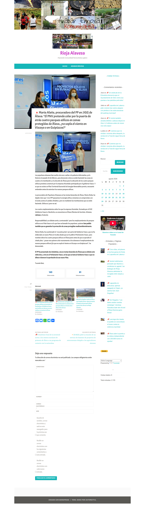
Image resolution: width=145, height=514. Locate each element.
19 (109, 197)
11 (106, 194)
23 (123, 197)
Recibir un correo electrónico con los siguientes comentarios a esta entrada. (42, 447)
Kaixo (65, 66)
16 (123, 194)
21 (116, 197)
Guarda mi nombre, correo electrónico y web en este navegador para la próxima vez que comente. (42, 426)
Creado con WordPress (59, 500)
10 (102, 194)
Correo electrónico (40, 406)
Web (37, 411)
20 (113, 197)
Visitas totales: (106, 375)
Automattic (91, 500)
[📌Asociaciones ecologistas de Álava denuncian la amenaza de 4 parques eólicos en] (65, 294)
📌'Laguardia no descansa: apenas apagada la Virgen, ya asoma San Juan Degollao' (115, 288)
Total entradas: (106, 380)
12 (109, 194)
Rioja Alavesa (72, 53)
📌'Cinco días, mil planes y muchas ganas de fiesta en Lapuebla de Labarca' (116, 252)
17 (102, 197)
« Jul (102, 211)
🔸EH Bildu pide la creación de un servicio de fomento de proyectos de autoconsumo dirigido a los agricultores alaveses (81, 337)
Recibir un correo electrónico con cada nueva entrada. (42, 466)
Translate (116, 363)
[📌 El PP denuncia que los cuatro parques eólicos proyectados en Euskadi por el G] (44, 294)
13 (113, 194)
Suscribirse (118, 171)
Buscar (103, 159)
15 (120, 194)
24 (102, 201)
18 (106, 197)
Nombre (39, 397)
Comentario (40, 368)
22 (120, 197)
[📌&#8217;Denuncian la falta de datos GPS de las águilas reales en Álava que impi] (85, 292)
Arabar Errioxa (77, 66)
